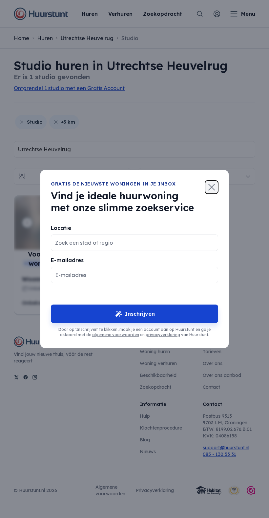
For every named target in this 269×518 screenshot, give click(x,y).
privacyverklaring (163, 334)
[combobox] (129, 243)
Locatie (61, 228)
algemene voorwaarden (115, 334)
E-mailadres (67, 260)
